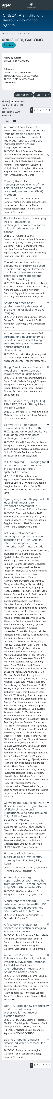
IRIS (4, 33)
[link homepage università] (31, 5)
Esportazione (22, 94)
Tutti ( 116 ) (41, 94)
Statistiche (9, 45)
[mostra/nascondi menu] (50, 5)
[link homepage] (8, 5)
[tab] (7, 121)
